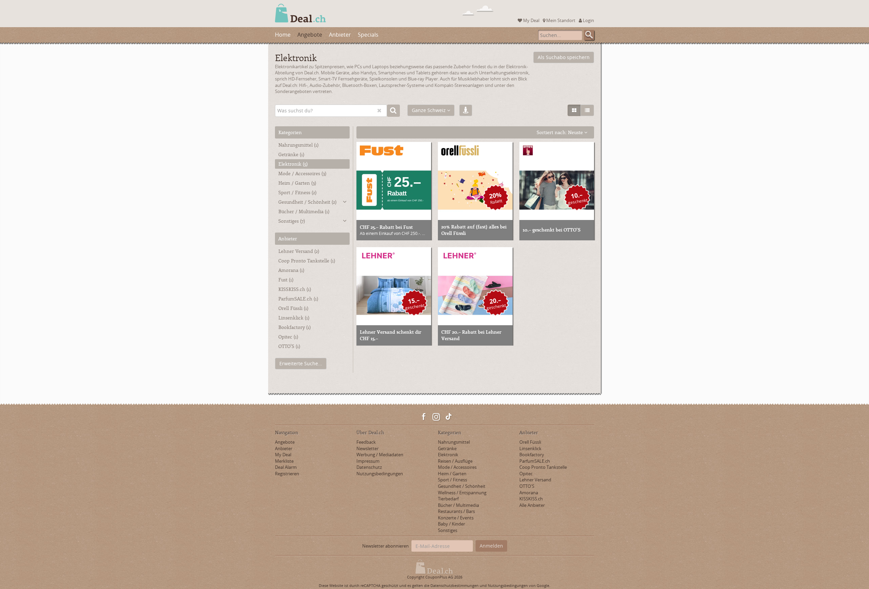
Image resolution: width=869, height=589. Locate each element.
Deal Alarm (286, 467)
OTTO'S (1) (289, 346)
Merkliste (284, 461)
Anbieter (340, 34)
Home (283, 34)
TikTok (448, 416)
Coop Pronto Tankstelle (543, 467)
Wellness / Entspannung (462, 493)
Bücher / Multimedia (303, 211)
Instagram (436, 416)
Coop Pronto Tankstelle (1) (306, 260)
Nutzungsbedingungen (379, 474)
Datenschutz (369, 467)
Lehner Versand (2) (298, 251)
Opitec (526, 474)
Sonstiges (291, 221)
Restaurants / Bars (456, 511)
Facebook (424, 416)
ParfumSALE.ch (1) (298, 298)
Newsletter (367, 448)
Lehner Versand (535, 480)
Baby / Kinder (451, 524)
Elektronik (293, 164)
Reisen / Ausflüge (455, 461)
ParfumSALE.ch (534, 461)
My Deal (530, 20)
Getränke (291, 154)
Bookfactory (531, 455)
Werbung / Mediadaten (379, 455)
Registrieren (287, 474)
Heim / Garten (297, 183)
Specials (368, 34)
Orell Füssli (530, 442)
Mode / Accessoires (302, 173)
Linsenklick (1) (293, 317)
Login (588, 20)
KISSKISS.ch (531, 499)
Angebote (309, 34)
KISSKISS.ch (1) (294, 289)
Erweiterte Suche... (300, 363)
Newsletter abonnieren (385, 546)
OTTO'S (526, 486)
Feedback (366, 442)
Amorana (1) (291, 270)
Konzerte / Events (456, 518)
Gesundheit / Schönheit (307, 202)
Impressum (368, 461)
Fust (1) (285, 279)
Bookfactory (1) (294, 327)
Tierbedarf (448, 499)
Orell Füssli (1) (293, 308)
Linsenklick (530, 448)
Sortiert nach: (560, 132)
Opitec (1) (288, 336)
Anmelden (491, 545)
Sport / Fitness (297, 192)
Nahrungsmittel (298, 145)
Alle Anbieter (532, 505)
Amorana (528, 493)
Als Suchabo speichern (564, 57)
